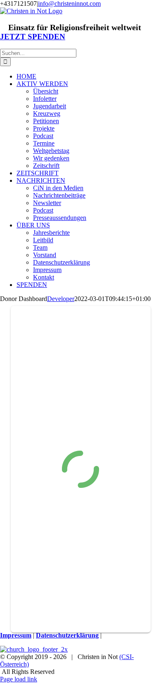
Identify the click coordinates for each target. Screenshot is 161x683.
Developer (60, 298)
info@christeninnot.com (69, 3)
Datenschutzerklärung (67, 635)
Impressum (15, 635)
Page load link (18, 679)
